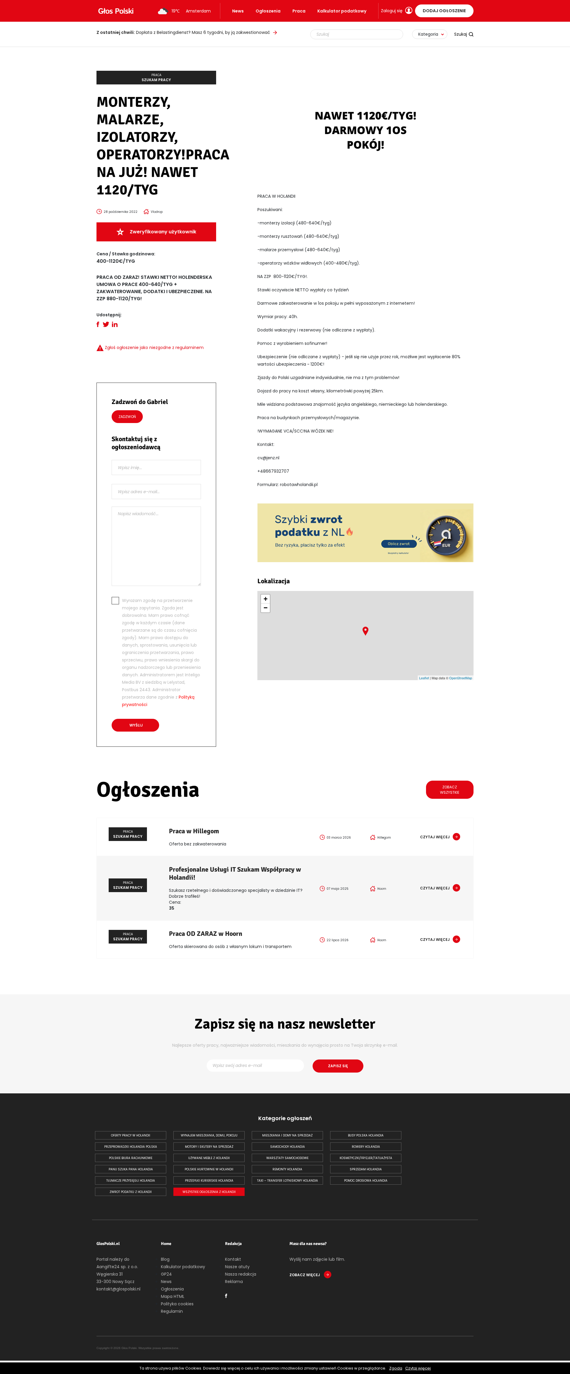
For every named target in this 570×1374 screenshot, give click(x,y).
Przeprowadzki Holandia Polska (130, 1147)
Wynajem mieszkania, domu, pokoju (209, 1135)
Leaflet (424, 677)
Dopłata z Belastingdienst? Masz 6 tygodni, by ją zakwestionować (183, 32)
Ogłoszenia (268, 11)
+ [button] (265, 599)
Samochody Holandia (287, 1147)
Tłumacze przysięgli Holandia (130, 1180)
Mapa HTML (172, 1296)
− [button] (265, 607)
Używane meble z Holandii (209, 1158)
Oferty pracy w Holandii (130, 1135)
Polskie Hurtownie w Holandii (209, 1169)
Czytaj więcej (418, 1368)
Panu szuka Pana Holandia (131, 1169)
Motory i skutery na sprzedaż (209, 1147)
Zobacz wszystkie (449, 790)
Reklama (234, 1282)
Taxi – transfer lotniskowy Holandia (287, 1180)
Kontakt (233, 1259)
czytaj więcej (435, 837)
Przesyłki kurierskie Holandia (209, 1180)
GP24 (166, 1274)
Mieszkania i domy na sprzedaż (287, 1135)
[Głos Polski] (115, 11)
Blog (165, 1259)
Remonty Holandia (287, 1169)
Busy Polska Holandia (366, 1135)
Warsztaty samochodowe (287, 1158)
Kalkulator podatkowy (341, 11)
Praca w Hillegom (194, 831)
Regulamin (172, 1311)
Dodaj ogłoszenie (444, 11)
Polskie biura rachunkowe (130, 1158)
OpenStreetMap (460, 677)
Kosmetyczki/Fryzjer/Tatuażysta (366, 1158)
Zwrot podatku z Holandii (131, 1192)
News (238, 11)
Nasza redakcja (240, 1274)
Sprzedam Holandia (366, 1169)
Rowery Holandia (366, 1147)
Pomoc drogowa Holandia (365, 1180)
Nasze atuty (237, 1267)
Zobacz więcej (305, 1274)
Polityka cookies (177, 1304)
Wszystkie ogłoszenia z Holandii (209, 1192)
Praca (298, 11)
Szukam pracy (156, 77)
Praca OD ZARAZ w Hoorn (205, 934)
